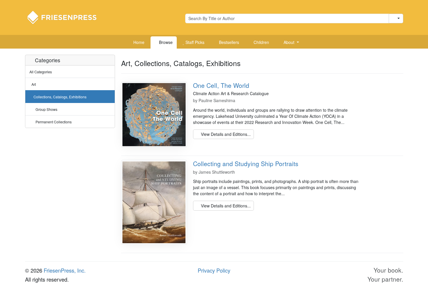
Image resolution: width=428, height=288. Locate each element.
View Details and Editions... (225, 134)
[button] (289, 42)
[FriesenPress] (66, 17)
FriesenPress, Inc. (65, 270)
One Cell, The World (221, 85)
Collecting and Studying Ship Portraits (245, 163)
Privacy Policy (214, 270)
